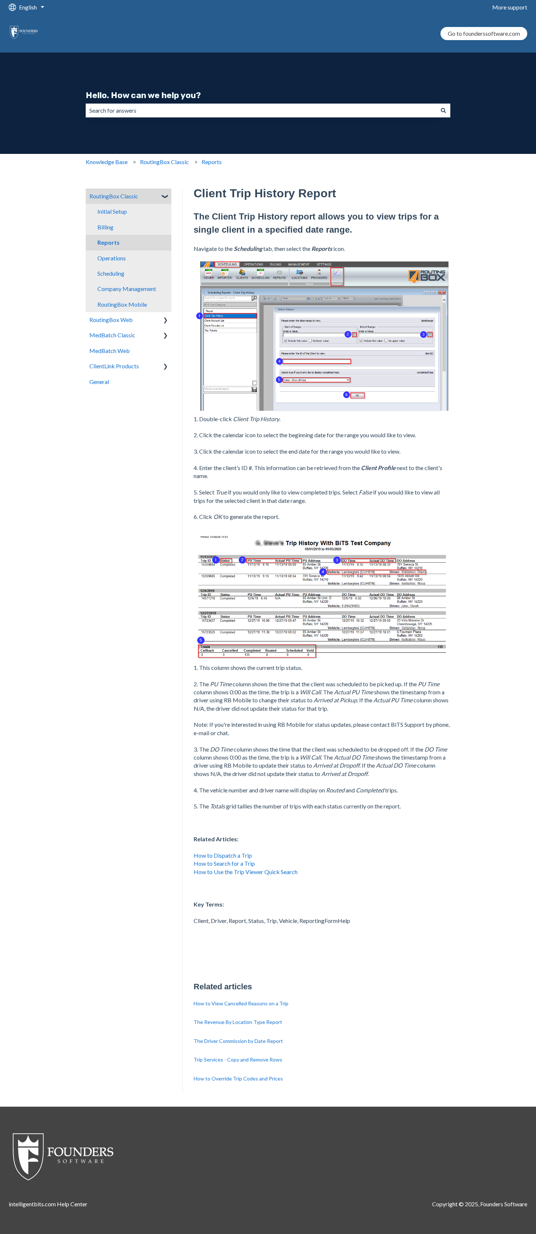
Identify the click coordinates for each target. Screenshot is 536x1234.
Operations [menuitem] (111, 258)
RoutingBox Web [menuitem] (111, 319)
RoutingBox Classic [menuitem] (113, 196)
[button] (165, 196)
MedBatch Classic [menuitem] (112, 334)
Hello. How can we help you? (143, 95)
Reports (212, 161)
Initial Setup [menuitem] (112, 211)
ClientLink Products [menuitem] (114, 365)
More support (509, 7)
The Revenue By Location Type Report (238, 1022)
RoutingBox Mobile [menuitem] (122, 304)
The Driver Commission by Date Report (238, 1041)
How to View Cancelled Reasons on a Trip (241, 1003)
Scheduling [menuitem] (110, 273)
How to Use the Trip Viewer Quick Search (246, 871)
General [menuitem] (99, 381)
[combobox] (261, 110)
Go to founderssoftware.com (484, 33)
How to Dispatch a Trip (223, 855)
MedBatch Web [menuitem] (109, 350)
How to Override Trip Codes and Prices (238, 1078)
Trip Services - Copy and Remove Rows (238, 1059)
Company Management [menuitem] (126, 288)
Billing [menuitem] (105, 227)
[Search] (443, 110)
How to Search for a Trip (225, 863)
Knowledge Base (107, 161)
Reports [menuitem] (108, 242)
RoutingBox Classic (164, 161)
